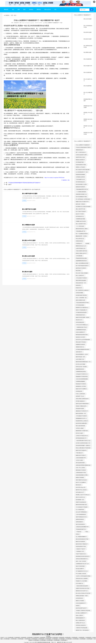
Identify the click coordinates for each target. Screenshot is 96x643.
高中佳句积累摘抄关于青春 (81, 196)
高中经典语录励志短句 (80, 181)
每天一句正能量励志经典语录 (82, 233)
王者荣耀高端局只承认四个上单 (82, 563)
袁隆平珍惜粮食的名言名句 (81, 516)
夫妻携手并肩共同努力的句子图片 (82, 588)
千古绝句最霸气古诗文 (80, 179)
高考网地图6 (55, 637)
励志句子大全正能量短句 (81, 482)
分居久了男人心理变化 (80, 467)
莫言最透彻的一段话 (80, 499)
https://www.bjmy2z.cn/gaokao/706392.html (54, 177)
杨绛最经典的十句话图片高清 (82, 430)
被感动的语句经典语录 (80, 186)
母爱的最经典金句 (79, 149)
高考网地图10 (68, 637)
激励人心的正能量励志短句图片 (82, 263)
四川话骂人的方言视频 (80, 364)
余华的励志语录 (79, 391)
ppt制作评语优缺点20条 (80, 248)
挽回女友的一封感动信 (80, 204)
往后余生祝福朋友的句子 (81, 603)
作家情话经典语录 (79, 241)
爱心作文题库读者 (88, 72)
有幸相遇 (87, 243)
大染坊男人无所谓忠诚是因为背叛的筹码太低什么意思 (83, 577)
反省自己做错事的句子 (80, 332)
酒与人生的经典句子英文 (81, 223)
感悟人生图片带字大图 (80, 209)
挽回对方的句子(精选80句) (81, 450)
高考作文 (2, 637)
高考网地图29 (36, 640)
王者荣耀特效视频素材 (80, 381)
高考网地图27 (90, 638)
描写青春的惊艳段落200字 (81, 438)
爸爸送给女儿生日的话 (80, 337)
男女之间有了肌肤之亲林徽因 (82, 273)
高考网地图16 (14, 638)
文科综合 (31, 9)
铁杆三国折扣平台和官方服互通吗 (82, 169)
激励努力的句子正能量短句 (81, 388)
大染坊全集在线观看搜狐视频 (82, 378)
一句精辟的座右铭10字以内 (81, 327)
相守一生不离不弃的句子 (81, 152)
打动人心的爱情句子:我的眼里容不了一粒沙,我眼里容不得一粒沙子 (37, 20)
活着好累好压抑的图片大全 (81, 194)
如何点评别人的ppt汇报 (80, 487)
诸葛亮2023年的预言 (80, 600)
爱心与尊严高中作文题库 (29, 209)
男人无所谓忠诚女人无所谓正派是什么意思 (83, 200)
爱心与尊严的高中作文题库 (29, 193)
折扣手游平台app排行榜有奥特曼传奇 (83, 340)
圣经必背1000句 (79, 319)
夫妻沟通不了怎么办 (80, 396)
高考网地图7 (42, 637)
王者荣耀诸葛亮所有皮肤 (81, 329)
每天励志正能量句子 (80, 568)
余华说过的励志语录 (80, 322)
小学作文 (24, 200)
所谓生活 (77, 534)
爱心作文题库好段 (88, 59)
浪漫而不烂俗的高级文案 (81, 502)
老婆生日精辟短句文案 (80, 300)
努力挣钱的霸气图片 (80, 162)
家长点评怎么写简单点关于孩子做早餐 (83, 594)
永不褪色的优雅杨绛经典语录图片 (82, 349)
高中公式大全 (47, 9)
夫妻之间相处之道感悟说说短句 (82, 398)
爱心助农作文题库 (88, 39)
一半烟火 (86, 531)
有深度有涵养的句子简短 (81, 546)
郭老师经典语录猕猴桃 (80, 174)
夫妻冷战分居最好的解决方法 (82, 558)
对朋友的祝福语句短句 (80, 314)
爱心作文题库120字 (88, 65)
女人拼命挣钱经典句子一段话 (82, 172)
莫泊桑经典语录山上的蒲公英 (82, 420)
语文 (13, 9)
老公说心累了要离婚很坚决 (81, 512)
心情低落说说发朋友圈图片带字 (82, 526)
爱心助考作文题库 (88, 32)
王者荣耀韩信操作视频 (80, 218)
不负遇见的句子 (79, 243)
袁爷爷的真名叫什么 (80, 216)
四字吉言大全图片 (79, 433)
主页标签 (48, 636)
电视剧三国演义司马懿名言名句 (82, 201)
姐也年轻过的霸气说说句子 (81, 608)
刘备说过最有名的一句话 (81, 282)
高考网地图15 (7, 638)
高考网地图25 (83, 638)
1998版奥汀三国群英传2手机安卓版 (83, 610)
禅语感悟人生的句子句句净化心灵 (82, 494)
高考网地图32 (57, 640)
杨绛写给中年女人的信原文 (81, 489)
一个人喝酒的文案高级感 (81, 191)
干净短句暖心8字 (79, 452)
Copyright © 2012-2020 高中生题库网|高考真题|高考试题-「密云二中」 (40, 642)
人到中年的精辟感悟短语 (81, 514)
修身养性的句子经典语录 (81, 268)
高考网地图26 (76, 638)
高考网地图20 (42, 638)
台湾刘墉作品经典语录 (80, 177)
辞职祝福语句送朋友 (80, 408)
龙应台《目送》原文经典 (81, 561)
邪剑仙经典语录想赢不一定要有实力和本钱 (83, 446)
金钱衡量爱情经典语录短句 (81, 260)
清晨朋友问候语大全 (80, 346)
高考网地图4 (30, 637)
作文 (6, 637)
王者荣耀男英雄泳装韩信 (81, 371)
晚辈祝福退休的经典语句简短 (82, 334)
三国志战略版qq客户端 (80, 231)
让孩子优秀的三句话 (80, 359)
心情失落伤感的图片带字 (81, 457)
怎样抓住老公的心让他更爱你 (82, 578)
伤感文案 (77, 605)
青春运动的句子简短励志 (81, 342)
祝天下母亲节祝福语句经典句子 (82, 265)
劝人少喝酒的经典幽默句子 (81, 536)
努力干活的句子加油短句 (81, 211)
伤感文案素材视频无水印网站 (82, 475)
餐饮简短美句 (78, 484)
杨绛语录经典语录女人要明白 (82, 228)
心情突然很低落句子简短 (81, 472)
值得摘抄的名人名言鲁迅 (81, 386)
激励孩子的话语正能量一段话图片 (82, 317)
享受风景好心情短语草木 (81, 625)
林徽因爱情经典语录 (80, 369)
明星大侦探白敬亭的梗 (80, 425)
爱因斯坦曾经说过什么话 (81, 245)
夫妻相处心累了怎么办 (80, 622)
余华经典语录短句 (79, 598)
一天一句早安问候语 (80, 226)
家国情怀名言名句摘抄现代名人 (82, 307)
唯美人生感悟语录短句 (80, 620)
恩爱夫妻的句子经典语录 (81, 470)
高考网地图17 (21, 638)
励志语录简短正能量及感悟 (81, 423)
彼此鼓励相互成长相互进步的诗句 (82, 556)
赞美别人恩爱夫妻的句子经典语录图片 (83, 448)
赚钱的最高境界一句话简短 (81, 236)
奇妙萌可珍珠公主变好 (80, 157)
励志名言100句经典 (80, 213)
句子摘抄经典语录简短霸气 (81, 312)
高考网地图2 (17, 637)
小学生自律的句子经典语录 (81, 277)
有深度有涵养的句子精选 (81, 164)
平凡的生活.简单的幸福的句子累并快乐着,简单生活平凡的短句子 (24, 182)
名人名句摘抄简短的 (80, 509)
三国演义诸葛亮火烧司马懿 (81, 250)
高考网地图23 (62, 638)
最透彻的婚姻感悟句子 (80, 617)
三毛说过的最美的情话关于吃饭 (82, 302)
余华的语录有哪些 (79, 292)
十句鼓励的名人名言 (80, 551)
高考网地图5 (36, 637)
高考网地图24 (69, 638)
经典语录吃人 (78, 285)
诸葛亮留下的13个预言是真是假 (82, 630)
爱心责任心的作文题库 (28, 256)
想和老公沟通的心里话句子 (81, 253)
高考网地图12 (82, 637)
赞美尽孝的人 (78, 270)
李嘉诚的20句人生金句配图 (81, 580)
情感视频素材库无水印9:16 (81, 418)
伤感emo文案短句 (79, 615)
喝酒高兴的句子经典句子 (81, 455)
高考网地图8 (49, 637)
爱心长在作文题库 (88, 18)
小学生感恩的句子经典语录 (81, 415)
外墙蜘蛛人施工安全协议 (81, 221)
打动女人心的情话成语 (80, 393)
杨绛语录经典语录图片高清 (81, 504)
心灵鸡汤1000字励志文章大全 (82, 435)
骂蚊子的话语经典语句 (80, 524)
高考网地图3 (23, 637)
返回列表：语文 (66, 180)
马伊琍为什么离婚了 (80, 428)
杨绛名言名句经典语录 (80, 541)
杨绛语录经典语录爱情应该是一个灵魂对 (83, 362)
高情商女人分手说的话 (80, 167)
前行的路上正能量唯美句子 (81, 613)
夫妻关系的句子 (79, 351)
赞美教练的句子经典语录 (81, 383)
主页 (12, 15)
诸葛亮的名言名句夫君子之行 (82, 590)
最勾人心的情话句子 (80, 275)
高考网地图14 (89, 637)
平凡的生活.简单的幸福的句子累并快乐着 (83, 148)
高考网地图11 (75, 637)
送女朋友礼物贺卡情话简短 (81, 295)
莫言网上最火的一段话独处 (81, 366)
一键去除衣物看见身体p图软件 (82, 585)
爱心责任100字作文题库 (28, 240)
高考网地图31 (50, 640)
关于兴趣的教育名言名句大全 (82, 571)
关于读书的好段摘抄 (80, 305)
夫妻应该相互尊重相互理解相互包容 (83, 465)
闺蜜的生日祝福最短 (80, 477)
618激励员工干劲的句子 (80, 548)
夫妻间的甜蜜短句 (79, 521)
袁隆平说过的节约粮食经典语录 (82, 403)
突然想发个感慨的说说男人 (81, 406)
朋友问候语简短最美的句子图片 (82, 539)
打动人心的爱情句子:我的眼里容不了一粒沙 (53, 22)
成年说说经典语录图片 (80, 462)
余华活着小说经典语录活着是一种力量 (83, 444)
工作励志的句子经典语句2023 (82, 374)
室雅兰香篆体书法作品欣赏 (81, 479)
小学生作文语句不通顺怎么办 (82, 324)
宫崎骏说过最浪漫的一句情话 (82, 595)
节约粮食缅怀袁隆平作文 (81, 529)
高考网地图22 (55, 638)
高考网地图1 (11, 637)
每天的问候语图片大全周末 (81, 184)
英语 (24, 9)
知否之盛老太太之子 (80, 492)
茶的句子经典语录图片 (80, 566)
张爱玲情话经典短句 (80, 519)
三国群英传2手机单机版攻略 (81, 627)
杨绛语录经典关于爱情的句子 (82, 544)
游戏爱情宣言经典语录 (80, 344)
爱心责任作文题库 (27, 271)
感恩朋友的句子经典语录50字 (82, 411)
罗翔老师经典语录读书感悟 (81, 258)
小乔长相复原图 (79, 255)
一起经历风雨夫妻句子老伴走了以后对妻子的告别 (83, 441)
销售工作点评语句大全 (80, 497)
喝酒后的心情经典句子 (80, 159)
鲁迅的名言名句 (79, 287)
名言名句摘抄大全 (79, 583)
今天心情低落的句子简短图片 (82, 507)
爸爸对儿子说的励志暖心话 (81, 310)
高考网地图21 (48, 638)
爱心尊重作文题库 (88, 52)
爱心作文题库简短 (88, 85)
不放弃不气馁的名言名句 (81, 553)
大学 (55, 9)
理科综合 (39, 9)
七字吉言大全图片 (79, 460)
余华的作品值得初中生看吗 (81, 154)
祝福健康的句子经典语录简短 (82, 376)
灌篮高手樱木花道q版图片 (81, 280)
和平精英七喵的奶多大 (80, 401)
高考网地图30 (43, 640)
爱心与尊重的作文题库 (28, 225)
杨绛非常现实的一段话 (80, 356)
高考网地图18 (28, 638)
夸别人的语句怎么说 (80, 238)
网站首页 (6, 9)
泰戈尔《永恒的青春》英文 (81, 297)
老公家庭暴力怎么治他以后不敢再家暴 (83, 207)
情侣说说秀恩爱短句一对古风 (82, 354)
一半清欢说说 (78, 531)
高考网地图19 (35, 638)
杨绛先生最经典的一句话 (81, 413)
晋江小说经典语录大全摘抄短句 (82, 290)
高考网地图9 (61, 637)
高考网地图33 (64, 640)
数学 (19, 9)
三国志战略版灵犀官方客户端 (82, 189)
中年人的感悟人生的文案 (81, 573)
